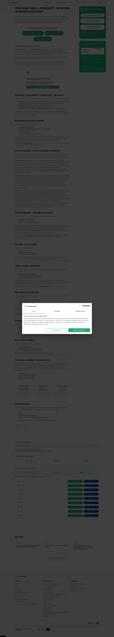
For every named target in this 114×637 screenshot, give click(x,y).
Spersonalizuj (56, 330)
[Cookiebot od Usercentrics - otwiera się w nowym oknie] (83, 306)
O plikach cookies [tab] (80, 311)
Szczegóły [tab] (57, 311)
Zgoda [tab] (34, 311)
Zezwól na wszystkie (79, 330)
